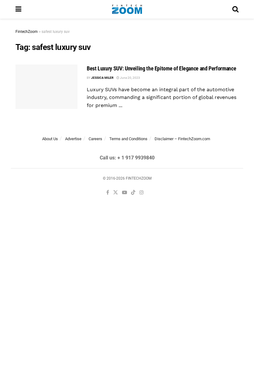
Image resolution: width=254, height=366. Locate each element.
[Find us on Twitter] (115, 193)
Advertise (73, 138)
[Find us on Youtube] (124, 193)
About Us (50, 138)
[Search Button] (235, 9)
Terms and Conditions (128, 138)
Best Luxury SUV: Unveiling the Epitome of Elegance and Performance (161, 68)
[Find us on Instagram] (141, 193)
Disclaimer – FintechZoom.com (182, 138)
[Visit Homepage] (126, 9)
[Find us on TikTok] (133, 193)
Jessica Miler (102, 77)
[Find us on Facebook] (107, 193)
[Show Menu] (18, 9)
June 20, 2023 (129, 77)
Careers (95, 138)
